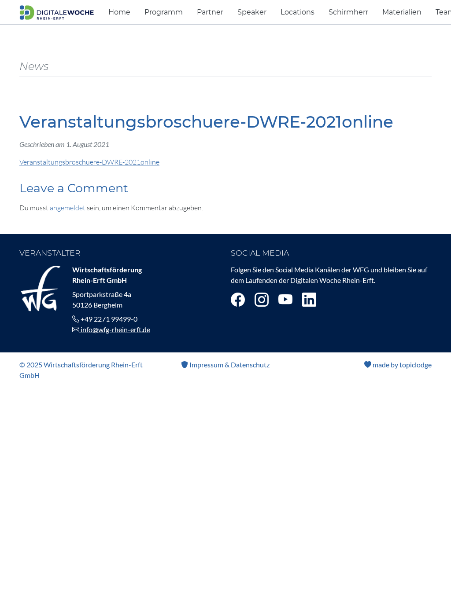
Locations (297, 12)
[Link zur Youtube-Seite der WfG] (285, 299)
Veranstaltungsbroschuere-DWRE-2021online (89, 162)
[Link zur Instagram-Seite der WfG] (262, 299)
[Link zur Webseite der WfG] (40, 287)
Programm (163, 12)
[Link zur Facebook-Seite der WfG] (238, 299)
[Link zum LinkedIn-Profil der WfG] (309, 299)
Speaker (251, 12)
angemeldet (67, 207)
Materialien (401, 12)
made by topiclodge (401, 364)
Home (119, 12)
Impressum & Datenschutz (229, 364)
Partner (210, 12)
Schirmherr (348, 12)
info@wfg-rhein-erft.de (114, 329)
